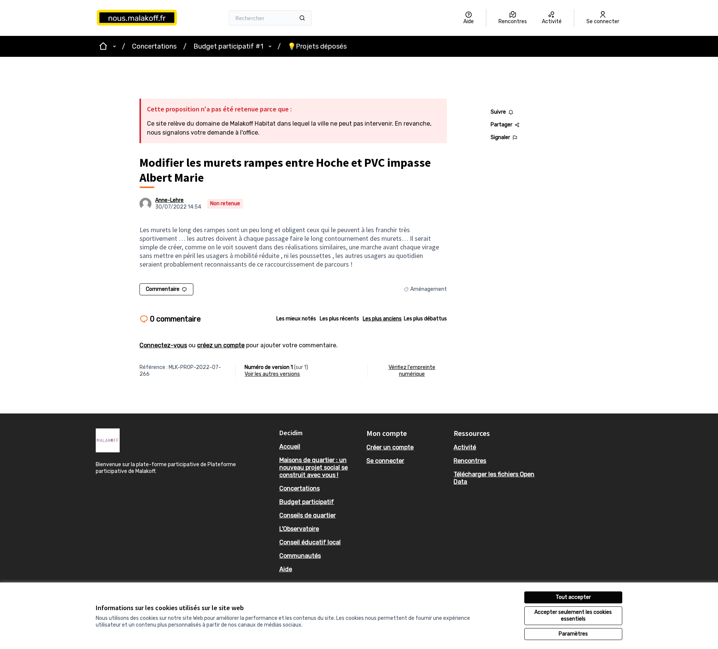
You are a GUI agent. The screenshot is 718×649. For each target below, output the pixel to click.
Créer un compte (390, 447)
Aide (285, 569)
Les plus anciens (382, 319)
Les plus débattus (425, 319)
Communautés (300, 555)
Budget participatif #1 (228, 46)
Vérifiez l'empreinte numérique (412, 370)
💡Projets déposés (317, 46)
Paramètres (573, 634)
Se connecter (385, 460)
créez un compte (221, 345)
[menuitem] (319, 446)
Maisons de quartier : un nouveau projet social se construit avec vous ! (313, 467)
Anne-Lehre (169, 200)
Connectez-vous (163, 345)
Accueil (289, 446)
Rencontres (470, 460)
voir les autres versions (272, 374)
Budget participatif (306, 501)
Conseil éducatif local (310, 542)
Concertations (154, 46)
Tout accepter (573, 597)
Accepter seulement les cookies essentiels (573, 615)
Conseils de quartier (307, 515)
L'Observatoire (299, 528)
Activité (465, 447)
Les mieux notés (296, 319)
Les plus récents (339, 319)
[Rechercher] (302, 18)
